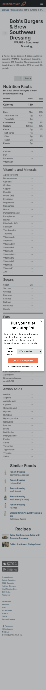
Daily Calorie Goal (9, 351)
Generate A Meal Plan (23, 360)
